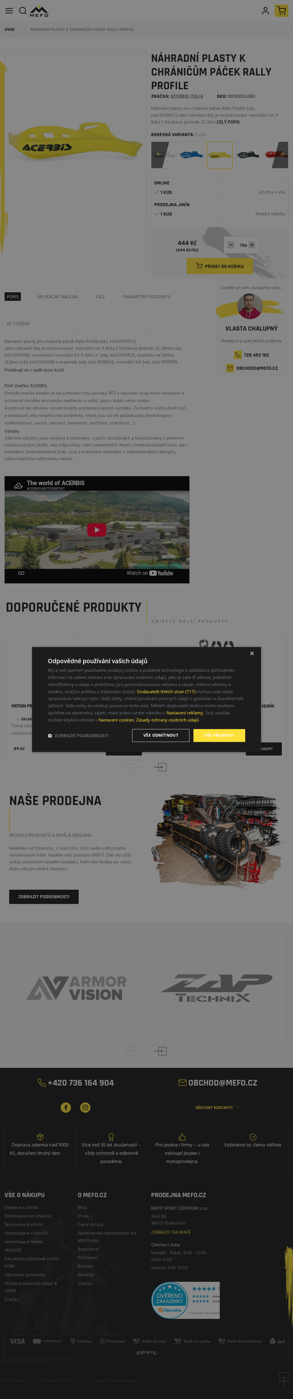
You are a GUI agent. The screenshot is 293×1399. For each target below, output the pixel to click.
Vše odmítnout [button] (160, 735)
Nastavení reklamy (185, 713)
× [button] (252, 653)
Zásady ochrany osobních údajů (167, 720)
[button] (78, 735)
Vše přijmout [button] (219, 735)
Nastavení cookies (116, 720)
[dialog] (146, 699)
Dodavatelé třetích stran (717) (166, 691)
